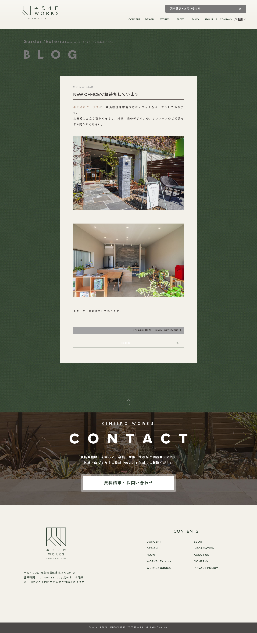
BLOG (195, 19)
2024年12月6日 (142, 330)
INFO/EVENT (171, 330)
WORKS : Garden (159, 568)
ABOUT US (211, 19)
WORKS (164, 19)
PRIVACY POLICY (206, 568)
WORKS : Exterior (159, 561)
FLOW (180, 19)
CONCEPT (134, 19)
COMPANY (226, 19)
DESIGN (149, 19)
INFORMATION (204, 548)
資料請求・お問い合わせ (185, 9)
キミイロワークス (86, 107)
